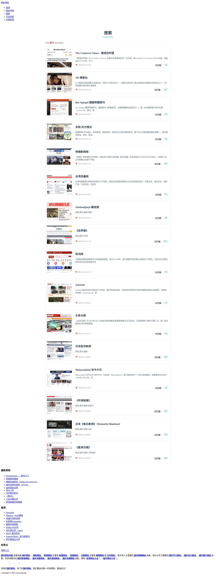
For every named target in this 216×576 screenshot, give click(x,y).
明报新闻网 (81, 151)
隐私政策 (14, 563)
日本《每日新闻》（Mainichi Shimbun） (98, 424)
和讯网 (79, 254)
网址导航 (5, 3)
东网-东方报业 (83, 127)
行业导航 (10, 17)
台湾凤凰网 (81, 176)
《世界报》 (81, 230)
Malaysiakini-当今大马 (88, 369)
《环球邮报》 (83, 400)
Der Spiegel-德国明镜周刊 (90, 102)
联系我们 (24, 563)
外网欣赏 (10, 20)
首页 (8, 8)
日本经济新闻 (83, 346)
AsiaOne (80, 284)
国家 (8, 14)
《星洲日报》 (83, 447)
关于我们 (5, 563)
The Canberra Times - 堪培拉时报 (94, 53)
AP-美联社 (81, 77)
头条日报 (80, 315)
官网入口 (5, 550)
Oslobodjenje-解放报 (87, 207)
